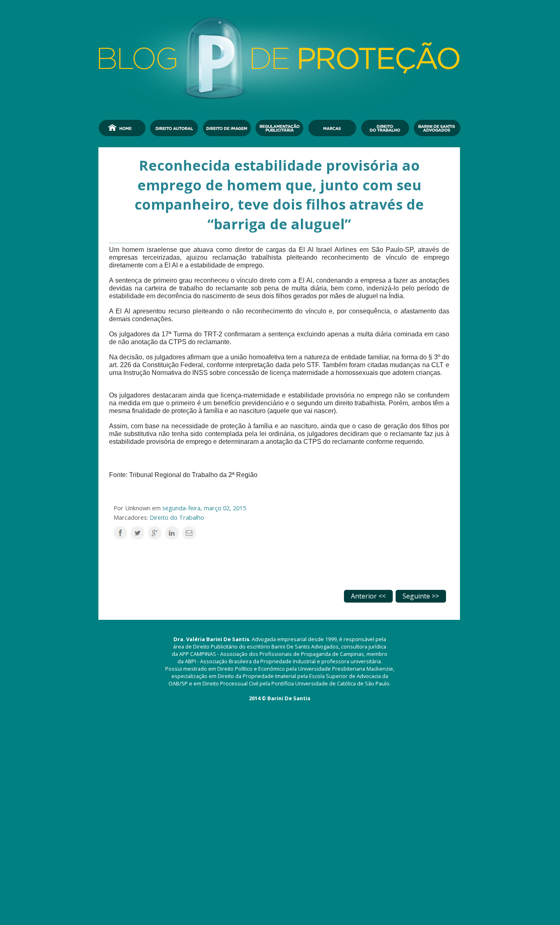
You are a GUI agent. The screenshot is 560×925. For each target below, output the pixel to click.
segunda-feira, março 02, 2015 (204, 508)
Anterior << (368, 596)
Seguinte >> (421, 596)
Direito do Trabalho (177, 517)
